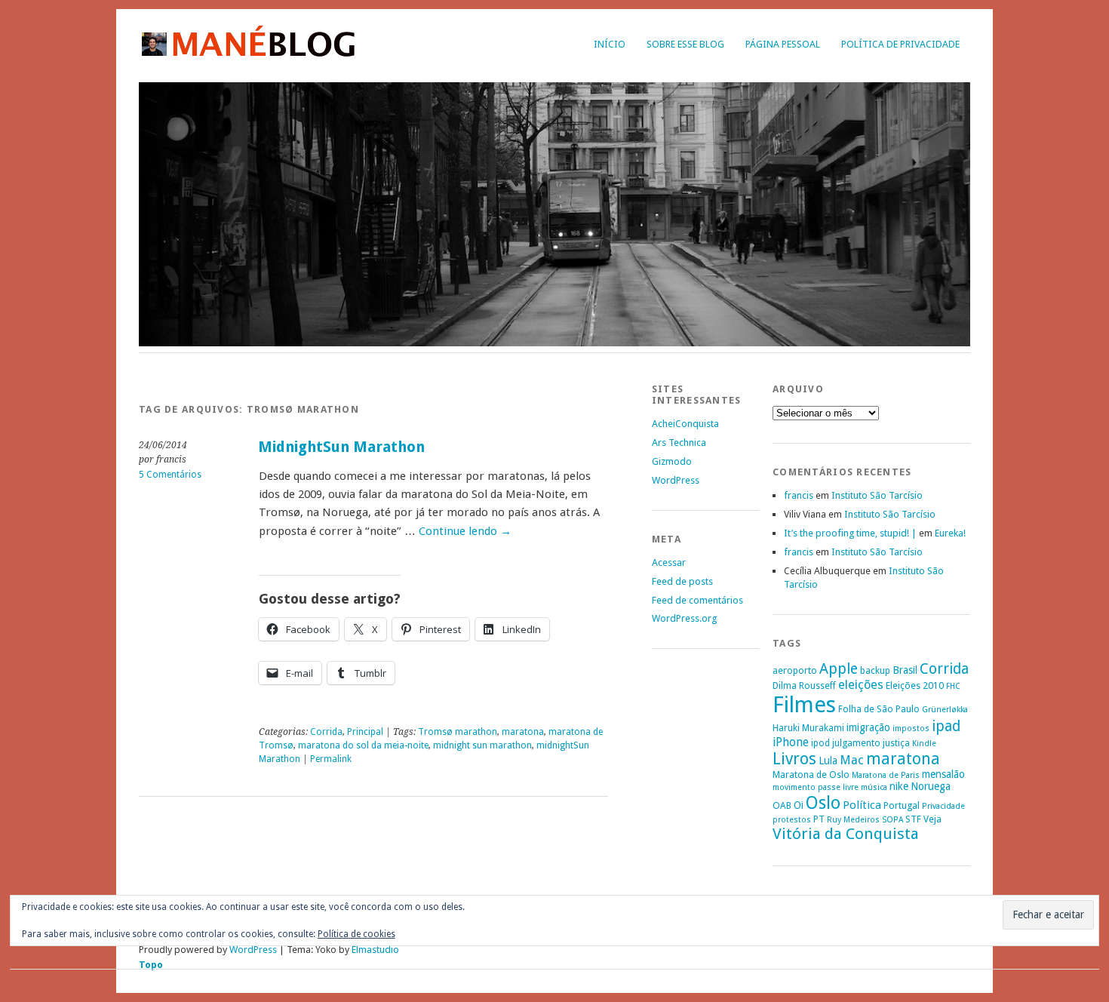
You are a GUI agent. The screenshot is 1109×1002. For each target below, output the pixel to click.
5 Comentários (170, 474)
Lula (828, 761)
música (874, 787)
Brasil (904, 670)
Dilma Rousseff (804, 685)
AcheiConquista (685, 423)
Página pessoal (782, 44)
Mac (852, 760)
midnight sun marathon (482, 745)
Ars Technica (679, 442)
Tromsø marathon (457, 732)
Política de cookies (356, 934)
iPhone (791, 742)
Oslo (823, 802)
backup (875, 670)
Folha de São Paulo (879, 709)
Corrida (326, 732)
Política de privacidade (900, 44)
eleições (860, 685)
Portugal (901, 805)
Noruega (931, 786)
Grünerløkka (945, 710)
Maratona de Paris (886, 775)
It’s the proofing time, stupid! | (850, 533)
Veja (932, 819)
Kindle (924, 743)
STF (913, 819)
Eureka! (950, 533)
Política (862, 805)
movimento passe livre (816, 787)
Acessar (669, 562)
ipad (946, 726)
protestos (792, 820)
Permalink (331, 759)
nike (898, 786)
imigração (868, 727)
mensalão (943, 774)
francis (798, 495)
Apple (838, 669)
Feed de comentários (697, 600)
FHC (953, 686)
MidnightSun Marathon (341, 447)
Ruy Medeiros (853, 820)
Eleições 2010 (915, 685)
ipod (820, 742)
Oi (798, 805)
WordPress (675, 480)
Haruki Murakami (808, 727)
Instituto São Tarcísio (877, 495)
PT (819, 819)
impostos (910, 728)
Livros (794, 758)
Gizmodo (672, 461)
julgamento (856, 742)
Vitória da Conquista (846, 834)
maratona (523, 732)
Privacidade (943, 806)
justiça (896, 742)
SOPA (892, 820)
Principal (365, 732)
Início (609, 44)
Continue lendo (465, 531)
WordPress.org (684, 618)
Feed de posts (682, 581)
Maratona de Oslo (811, 774)
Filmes (804, 705)
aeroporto (795, 670)
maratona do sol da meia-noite (363, 745)
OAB (782, 805)
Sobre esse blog (685, 44)
